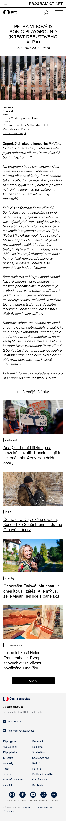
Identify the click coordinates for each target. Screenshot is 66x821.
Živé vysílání (10, 746)
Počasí (6, 768)
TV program (10, 741)
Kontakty (37, 785)
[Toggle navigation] (5, 3)
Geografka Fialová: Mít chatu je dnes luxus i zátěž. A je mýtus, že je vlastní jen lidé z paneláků (31, 591)
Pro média (38, 741)
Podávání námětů (42, 774)
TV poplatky (10, 752)
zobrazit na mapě (14, 133)
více (33, 681)
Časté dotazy (39, 779)
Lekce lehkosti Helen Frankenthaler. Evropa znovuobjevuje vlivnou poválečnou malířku (23, 660)
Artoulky (9, 578)
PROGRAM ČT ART (46, 3)
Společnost (11, 439)
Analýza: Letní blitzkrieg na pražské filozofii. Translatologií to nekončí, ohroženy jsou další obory (32, 455)
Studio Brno (39, 752)
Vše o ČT (7, 785)
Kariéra (36, 768)
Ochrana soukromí (44, 807)
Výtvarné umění (13, 645)
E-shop (7, 774)
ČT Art (8, 511)
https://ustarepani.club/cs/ (21, 118)
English (26, 807)
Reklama (37, 746)
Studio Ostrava (40, 757)
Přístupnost (9, 811)
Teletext (8, 757)
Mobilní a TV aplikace (15, 779)
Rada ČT (37, 763)
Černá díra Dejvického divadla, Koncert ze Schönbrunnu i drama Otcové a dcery (32, 524)
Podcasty (8, 763)
